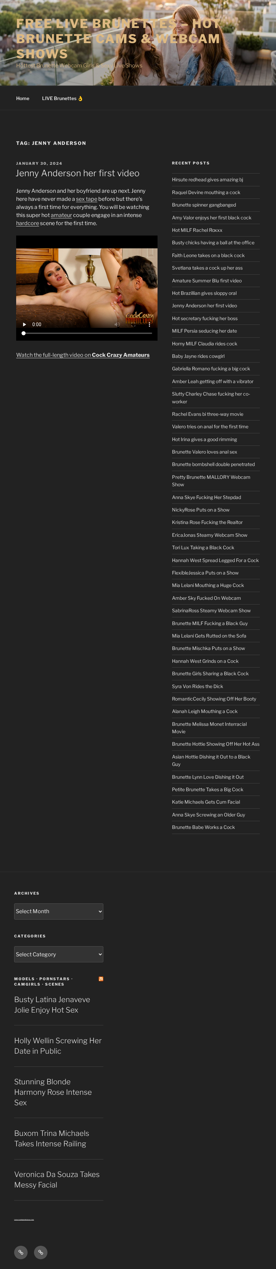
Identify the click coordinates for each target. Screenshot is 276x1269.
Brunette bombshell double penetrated (213, 464)
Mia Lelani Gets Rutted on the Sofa (209, 636)
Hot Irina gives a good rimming (204, 439)
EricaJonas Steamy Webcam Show (209, 535)
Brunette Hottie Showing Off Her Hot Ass (216, 744)
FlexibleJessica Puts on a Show (205, 573)
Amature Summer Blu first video (207, 280)
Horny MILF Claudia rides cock (204, 343)
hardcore (27, 223)
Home (22, 98)
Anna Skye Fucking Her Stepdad (206, 497)
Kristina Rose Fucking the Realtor (207, 522)
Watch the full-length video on (83, 355)
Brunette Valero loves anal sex (204, 452)
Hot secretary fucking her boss (205, 318)
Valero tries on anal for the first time (210, 426)
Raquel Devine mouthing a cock (206, 192)
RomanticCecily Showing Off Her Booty (214, 699)
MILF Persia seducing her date (204, 331)
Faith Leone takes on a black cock (208, 255)
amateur (61, 215)
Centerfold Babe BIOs (21, 1219)
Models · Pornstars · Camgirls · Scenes (43, 981)
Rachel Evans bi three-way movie (207, 414)
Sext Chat (31, 1219)
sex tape (86, 199)
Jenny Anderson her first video (77, 173)
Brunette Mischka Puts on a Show (208, 648)
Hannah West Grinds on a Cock (205, 661)
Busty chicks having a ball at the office (213, 242)
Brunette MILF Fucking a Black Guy (210, 623)
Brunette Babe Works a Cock (203, 827)
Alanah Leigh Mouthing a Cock (205, 711)
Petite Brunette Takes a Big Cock (207, 789)
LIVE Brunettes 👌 (62, 98)
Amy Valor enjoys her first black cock (211, 217)
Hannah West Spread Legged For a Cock (215, 560)
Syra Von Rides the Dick (197, 686)
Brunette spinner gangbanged (204, 205)
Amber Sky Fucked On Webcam (206, 598)
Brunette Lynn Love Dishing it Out (208, 777)
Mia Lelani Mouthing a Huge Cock (208, 585)
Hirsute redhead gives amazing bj (207, 179)
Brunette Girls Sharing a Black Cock (210, 673)
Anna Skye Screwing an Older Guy (208, 814)
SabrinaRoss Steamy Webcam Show (211, 610)
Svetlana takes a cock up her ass (207, 268)
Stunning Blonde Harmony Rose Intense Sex (53, 1092)
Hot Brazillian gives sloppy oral (204, 293)
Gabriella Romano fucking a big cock (211, 368)
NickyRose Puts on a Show (201, 510)
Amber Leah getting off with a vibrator (212, 381)
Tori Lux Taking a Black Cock (203, 547)
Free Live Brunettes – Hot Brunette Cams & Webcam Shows (118, 38)
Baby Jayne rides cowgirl (198, 356)
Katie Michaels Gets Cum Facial (206, 802)
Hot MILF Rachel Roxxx (197, 230)
